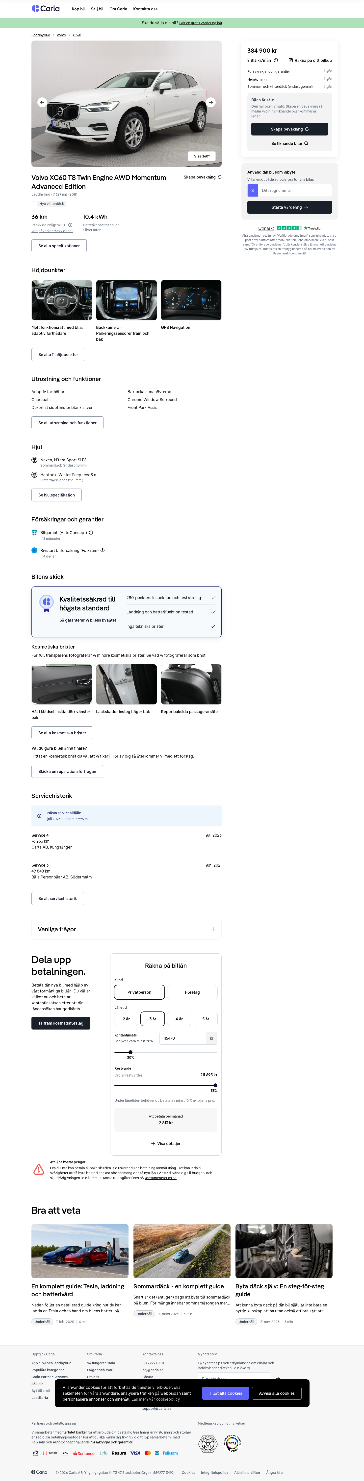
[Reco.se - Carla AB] (232, 1443)
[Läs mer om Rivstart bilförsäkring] (102, 550)
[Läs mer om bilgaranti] (91, 533)
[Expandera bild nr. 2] (126, 104)
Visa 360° (202, 156)
